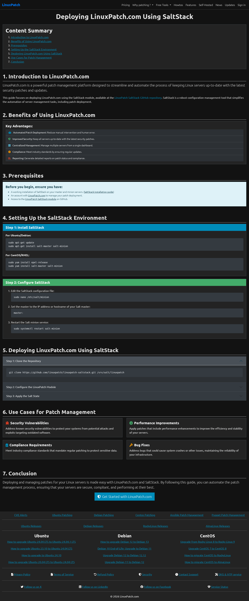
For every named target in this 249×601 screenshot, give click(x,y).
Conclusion (17, 61)
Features (191, 5)
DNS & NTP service (230, 574)
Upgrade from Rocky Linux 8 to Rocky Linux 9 (207, 541)
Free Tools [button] (162, 5)
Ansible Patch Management (186, 515)
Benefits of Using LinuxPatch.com (31, 41)
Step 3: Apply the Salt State (22, 396)
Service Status (219, 586)
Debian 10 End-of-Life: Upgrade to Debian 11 (124, 548)
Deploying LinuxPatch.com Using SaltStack (36, 53)
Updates (230, 5)
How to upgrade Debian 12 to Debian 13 (124, 541)
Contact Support (188, 574)
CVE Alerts (20, 515)
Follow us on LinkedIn (95, 586)
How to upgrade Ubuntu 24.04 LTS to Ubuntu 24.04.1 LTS (41, 541)
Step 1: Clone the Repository (23, 360)
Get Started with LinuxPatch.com (127, 497)
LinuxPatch (11, 5)
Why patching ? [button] (141, 5)
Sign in (242, 5)
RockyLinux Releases (155, 526)
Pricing (126, 5)
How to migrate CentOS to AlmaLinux (207, 562)
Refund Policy (105, 574)
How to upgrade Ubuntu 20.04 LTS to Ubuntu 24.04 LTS (41, 562)
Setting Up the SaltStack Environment (34, 49)
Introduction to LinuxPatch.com (30, 37)
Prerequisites (19, 45)
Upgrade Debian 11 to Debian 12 (124, 562)
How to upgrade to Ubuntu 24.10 (41, 555)
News (219, 5)
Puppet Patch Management (228, 515)
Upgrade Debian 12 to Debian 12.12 (124, 555)
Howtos (178, 5)
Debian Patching (104, 515)
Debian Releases (93, 526)
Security (147, 574)
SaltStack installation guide (98, 191)
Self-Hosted (206, 5)
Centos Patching (145, 515)
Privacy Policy (22, 574)
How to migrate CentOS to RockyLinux (207, 555)
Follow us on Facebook (157, 586)
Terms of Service (64, 574)
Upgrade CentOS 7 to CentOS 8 (207, 548)
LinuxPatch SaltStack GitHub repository (138, 97)
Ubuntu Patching (62, 515)
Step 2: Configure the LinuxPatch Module (31, 387)
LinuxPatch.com (36, 195)
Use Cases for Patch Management (31, 57)
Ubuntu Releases (31, 526)
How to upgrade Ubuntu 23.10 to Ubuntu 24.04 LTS (41, 548)
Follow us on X (33, 586)
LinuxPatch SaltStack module (40, 198)
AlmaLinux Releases (218, 526)
